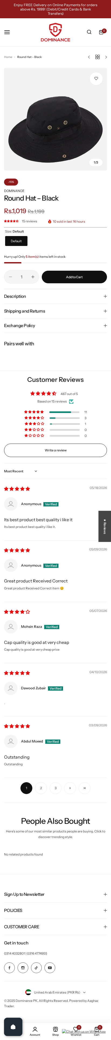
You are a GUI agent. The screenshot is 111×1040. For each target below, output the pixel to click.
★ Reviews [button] (105, 526)
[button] (11, 221)
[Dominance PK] (55, 32)
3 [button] (56, 788)
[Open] (13, 1027)
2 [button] (41, 788)
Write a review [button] (56, 450)
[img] (17, 489)
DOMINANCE (14, 191)
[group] (55, 119)
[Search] (89, 32)
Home (8, 57)
